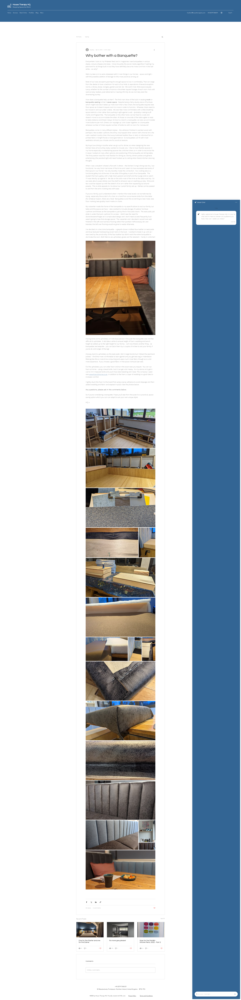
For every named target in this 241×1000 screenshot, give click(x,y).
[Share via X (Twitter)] (91, 902)
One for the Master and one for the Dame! (89, 941)
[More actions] (154, 50)
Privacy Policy (132, 996)
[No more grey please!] (120, 929)
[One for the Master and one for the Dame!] (90, 929)
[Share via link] (100, 902)
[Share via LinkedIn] (96, 902)
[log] (216, 597)
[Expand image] (120, 428)
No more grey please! (117, 940)
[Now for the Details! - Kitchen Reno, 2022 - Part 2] (151, 929)
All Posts (78, 37)
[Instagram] (221, 13)
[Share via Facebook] (86, 902)
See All (163, 918)
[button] (162, 37)
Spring (87, 37)
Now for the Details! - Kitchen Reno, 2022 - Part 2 (150, 941)
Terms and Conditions (146, 996)
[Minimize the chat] (236, 202)
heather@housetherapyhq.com (196, 13)
